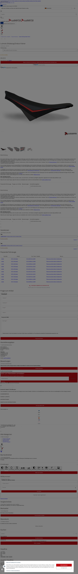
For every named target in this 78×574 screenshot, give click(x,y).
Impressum (8, 570)
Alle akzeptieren (63, 565)
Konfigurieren (64, 567)
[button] (2, 569)
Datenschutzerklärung (15, 570)
